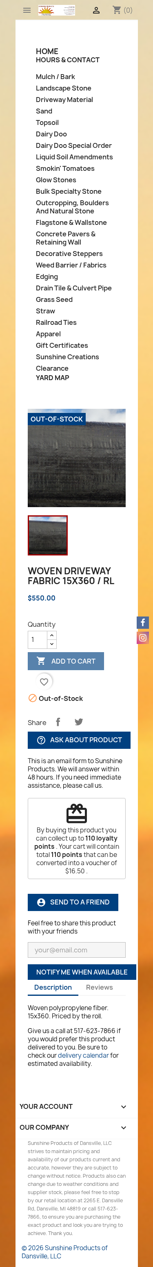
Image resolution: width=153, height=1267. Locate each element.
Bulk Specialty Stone (69, 191)
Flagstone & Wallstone (71, 222)
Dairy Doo (51, 134)
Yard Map (52, 377)
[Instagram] (143, 638)
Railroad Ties (56, 322)
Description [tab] (53, 987)
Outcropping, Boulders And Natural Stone (72, 207)
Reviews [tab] (99, 987)
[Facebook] (143, 623)
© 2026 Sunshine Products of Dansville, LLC (65, 1252)
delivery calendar (83, 1055)
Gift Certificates (62, 345)
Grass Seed (54, 299)
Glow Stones (56, 180)
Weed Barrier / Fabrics (71, 265)
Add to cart (65, 661)
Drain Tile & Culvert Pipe (74, 288)
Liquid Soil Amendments (74, 157)
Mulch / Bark (55, 77)
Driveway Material (64, 99)
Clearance (52, 368)
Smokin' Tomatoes (65, 168)
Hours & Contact (68, 59)
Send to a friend (73, 902)
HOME (47, 51)
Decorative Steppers (69, 253)
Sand (44, 111)
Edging (47, 276)
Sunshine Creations (67, 357)
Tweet (79, 722)
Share (58, 722)
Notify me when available (82, 972)
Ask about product (79, 740)
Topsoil (47, 122)
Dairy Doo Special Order (74, 145)
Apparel (48, 334)
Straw (45, 311)
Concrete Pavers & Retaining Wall (65, 238)
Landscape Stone (63, 88)
